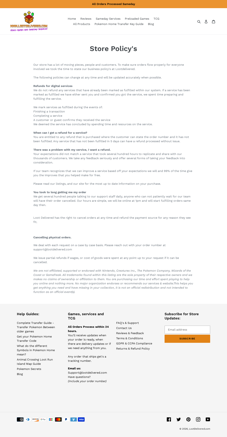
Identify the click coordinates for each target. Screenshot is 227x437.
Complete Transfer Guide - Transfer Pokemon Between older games (36, 327)
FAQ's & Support (127, 323)
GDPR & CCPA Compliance (134, 343)
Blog (20, 374)
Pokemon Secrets (29, 369)
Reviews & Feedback (130, 333)
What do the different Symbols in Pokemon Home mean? (36, 350)
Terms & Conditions (129, 338)
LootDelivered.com (199, 428)
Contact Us (124, 328)
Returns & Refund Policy (133, 348)
